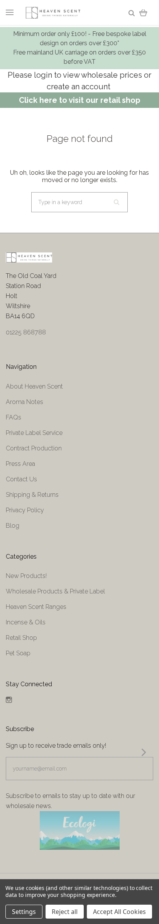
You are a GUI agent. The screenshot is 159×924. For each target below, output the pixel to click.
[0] (143, 12)
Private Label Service (34, 432)
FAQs (13, 417)
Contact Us (21, 479)
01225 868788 (26, 332)
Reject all (65, 911)
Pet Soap (18, 653)
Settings (24, 911)
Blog (12, 525)
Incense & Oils (26, 622)
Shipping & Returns (32, 494)
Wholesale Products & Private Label (55, 591)
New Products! (26, 576)
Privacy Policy (25, 510)
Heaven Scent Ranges (36, 606)
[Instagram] (9, 700)
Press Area (20, 463)
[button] (79, 830)
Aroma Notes (24, 402)
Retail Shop (21, 637)
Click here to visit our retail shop (79, 100)
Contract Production (34, 448)
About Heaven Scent (34, 386)
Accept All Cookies (119, 911)
